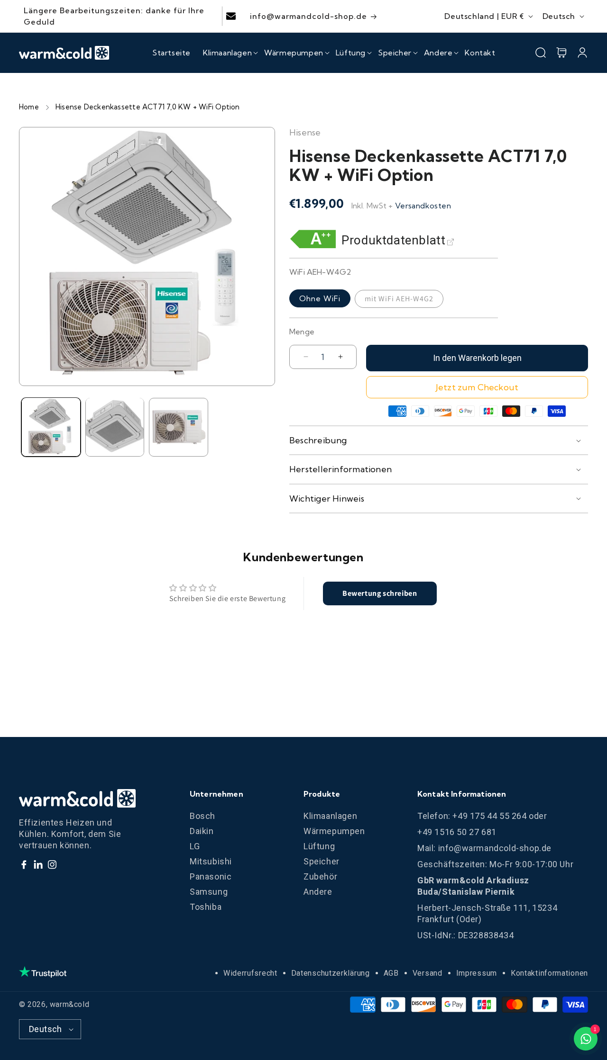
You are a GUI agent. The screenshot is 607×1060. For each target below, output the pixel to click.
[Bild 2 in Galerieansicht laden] (115, 427)
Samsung (209, 892)
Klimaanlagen (330, 816)
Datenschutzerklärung (330, 973)
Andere (318, 892)
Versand (427, 973)
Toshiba (205, 907)
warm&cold (69, 1004)
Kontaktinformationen (549, 973)
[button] (227, 52)
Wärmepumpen (334, 831)
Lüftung (319, 846)
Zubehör (320, 876)
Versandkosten (423, 205)
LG (195, 846)
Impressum (476, 973)
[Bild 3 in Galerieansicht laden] (178, 427)
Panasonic (210, 876)
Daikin (202, 831)
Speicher (322, 861)
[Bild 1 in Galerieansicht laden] (51, 427)
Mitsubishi (211, 861)
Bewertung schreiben (379, 593)
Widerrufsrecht (250, 973)
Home (29, 106)
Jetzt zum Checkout (477, 387)
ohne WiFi (319, 298)
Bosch (202, 816)
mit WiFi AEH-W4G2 (399, 299)
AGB (391, 973)
